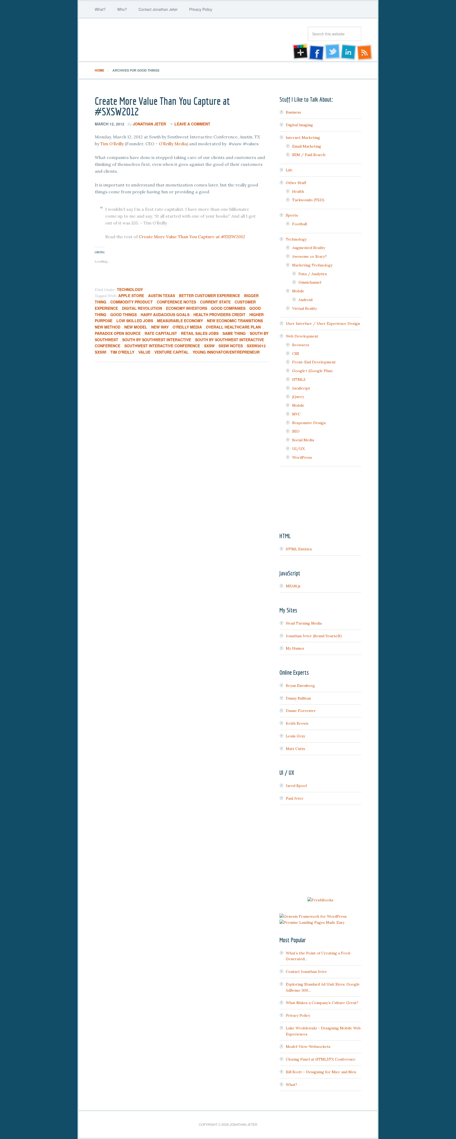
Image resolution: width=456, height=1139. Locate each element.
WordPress (302, 457)
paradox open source (118, 333)
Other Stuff (296, 182)
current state (215, 301)
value (144, 352)
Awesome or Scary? (309, 256)
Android (305, 299)
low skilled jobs (134, 320)
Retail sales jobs (199, 333)
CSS (295, 353)
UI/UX (298, 448)
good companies (228, 308)
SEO (296, 431)
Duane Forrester (301, 710)
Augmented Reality (308, 247)
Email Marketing (306, 146)
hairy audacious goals (165, 314)
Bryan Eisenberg (300, 685)
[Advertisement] (320, 852)
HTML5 (299, 379)
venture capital (171, 352)
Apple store (131, 295)
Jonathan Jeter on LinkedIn (348, 52)
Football (299, 224)
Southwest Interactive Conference (162, 345)
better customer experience (209, 295)
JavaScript (301, 388)
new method (107, 327)
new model (135, 327)
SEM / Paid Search (308, 154)
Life (289, 170)
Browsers (300, 345)
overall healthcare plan (233, 327)
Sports (292, 215)
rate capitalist (161, 333)
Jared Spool (296, 785)
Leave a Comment (192, 123)
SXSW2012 (256, 345)
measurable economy (180, 320)
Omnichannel (309, 282)
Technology (130, 289)
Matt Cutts (295, 748)
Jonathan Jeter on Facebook (316, 52)
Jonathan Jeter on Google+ (299, 52)
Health (298, 191)
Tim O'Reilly (122, 352)
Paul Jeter (294, 798)
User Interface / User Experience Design (323, 323)
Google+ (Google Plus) (312, 370)
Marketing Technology (312, 265)
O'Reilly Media (187, 327)
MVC (296, 414)
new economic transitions (235, 320)
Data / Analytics (312, 273)
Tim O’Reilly (112, 143)
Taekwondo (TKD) (308, 200)
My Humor (295, 648)
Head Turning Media (304, 623)
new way (160, 327)
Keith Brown (297, 723)
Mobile (298, 291)
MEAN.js (293, 586)
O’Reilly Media (173, 143)
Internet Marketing (303, 137)
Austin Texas (161, 295)
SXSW (209, 345)
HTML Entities (299, 549)
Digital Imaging (299, 125)
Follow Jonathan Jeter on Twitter (332, 52)
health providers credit (219, 314)
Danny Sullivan (298, 698)
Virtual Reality (304, 308)
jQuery (298, 396)
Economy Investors (186, 308)
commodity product (131, 301)
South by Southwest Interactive (156, 339)
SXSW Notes (230, 345)
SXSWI (100, 352)
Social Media (303, 440)
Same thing (234, 333)
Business (293, 112)
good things (123, 314)
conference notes (176, 301)
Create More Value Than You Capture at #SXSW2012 (162, 106)
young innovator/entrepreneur (226, 352)
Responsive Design (309, 422)
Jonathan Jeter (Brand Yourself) (314, 636)
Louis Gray (295, 736)
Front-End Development (314, 362)
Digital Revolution (142, 308)
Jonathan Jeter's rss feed (365, 52)
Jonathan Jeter (137, 40)
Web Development (302, 336)
